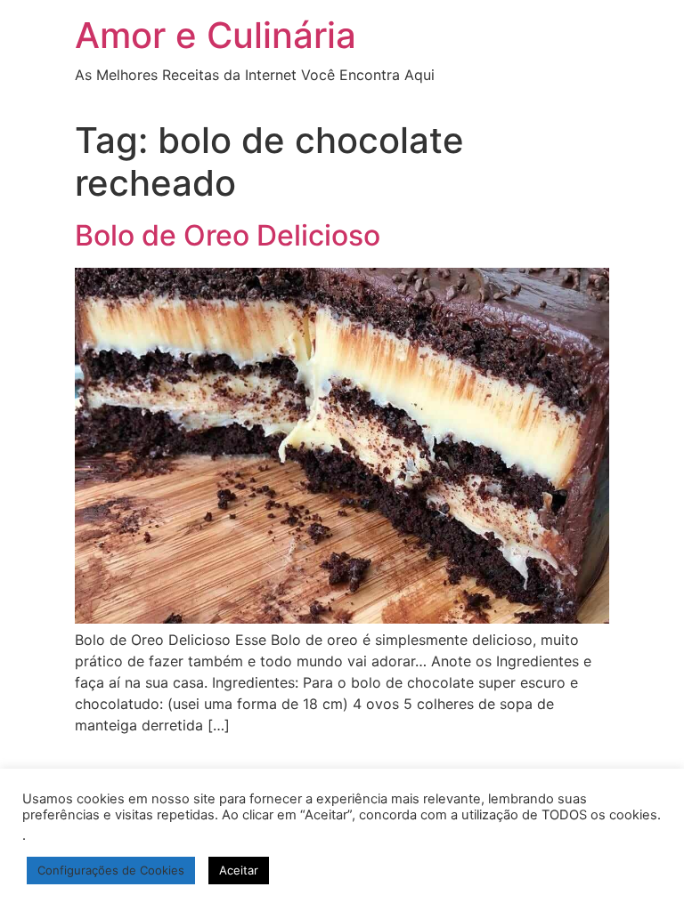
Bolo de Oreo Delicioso (227, 235)
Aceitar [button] (238, 870)
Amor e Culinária (215, 35)
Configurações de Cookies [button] (110, 870)
